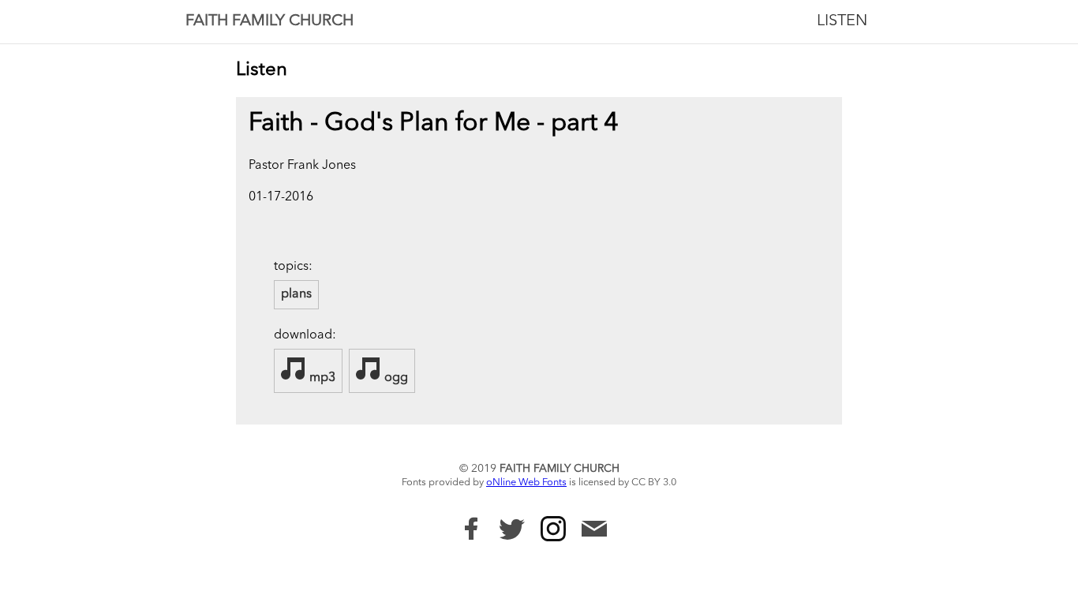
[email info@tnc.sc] (594, 530)
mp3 (320, 378)
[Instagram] (553, 528)
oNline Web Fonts (526, 482)
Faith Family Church (269, 21)
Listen (842, 21)
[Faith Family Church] (471, 528)
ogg (394, 378)
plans (296, 294)
